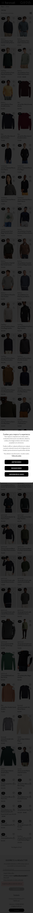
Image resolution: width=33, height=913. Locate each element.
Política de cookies (16, 456)
